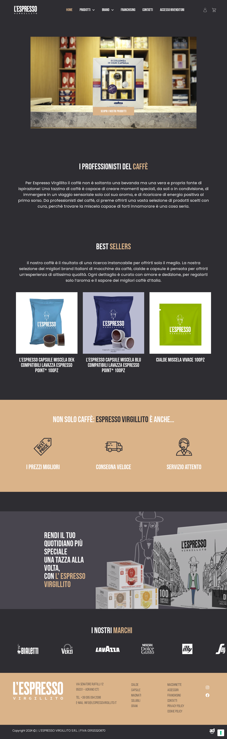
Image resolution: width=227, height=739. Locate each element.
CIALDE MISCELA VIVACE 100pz (113, 360)
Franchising (128, 10)
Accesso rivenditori (172, 10)
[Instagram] (207, 687)
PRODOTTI (85, 10)
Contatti (147, 10)
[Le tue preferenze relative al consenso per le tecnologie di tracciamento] (220, 732)
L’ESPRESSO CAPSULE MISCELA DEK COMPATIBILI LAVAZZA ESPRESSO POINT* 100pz (180, 365)
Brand (105, 10)
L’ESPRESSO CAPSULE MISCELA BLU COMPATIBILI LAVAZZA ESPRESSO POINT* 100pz (46, 365)
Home (69, 10)
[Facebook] (207, 695)
